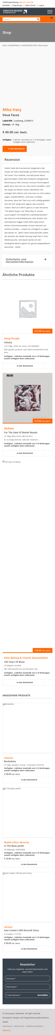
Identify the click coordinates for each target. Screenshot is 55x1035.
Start (5, 45)
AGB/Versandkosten (34, 1026)
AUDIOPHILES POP (29, 45)
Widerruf (6, 1030)
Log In (41, 5)
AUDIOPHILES (14, 45)
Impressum (17, 5)
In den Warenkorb (16, 148)
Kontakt (6, 5)
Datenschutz (19, 1026)
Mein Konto (30, 5)
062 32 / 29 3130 (26, 2)
